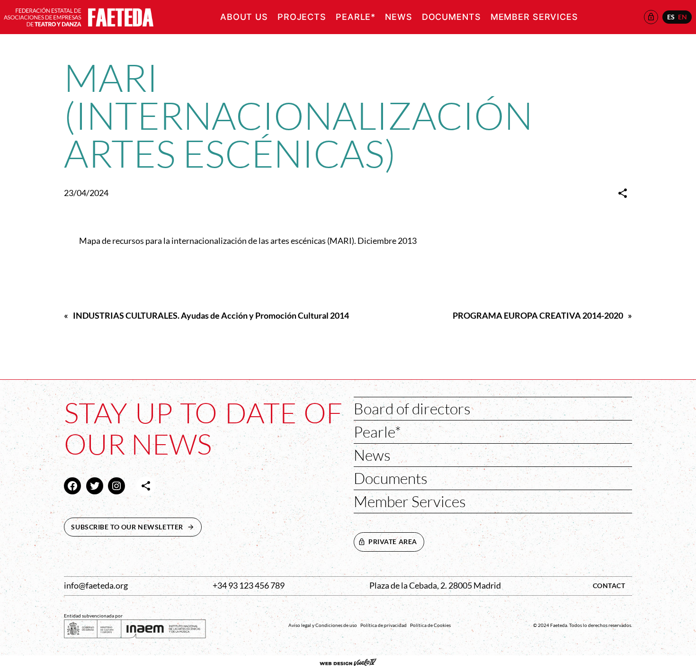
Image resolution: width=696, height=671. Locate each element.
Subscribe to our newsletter (136, 527)
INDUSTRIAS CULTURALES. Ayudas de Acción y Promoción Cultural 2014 (211, 316)
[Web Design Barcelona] (348, 663)
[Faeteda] (78, 15)
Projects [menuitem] (301, 17)
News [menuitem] (398, 17)
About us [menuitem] (244, 17)
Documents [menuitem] (451, 17)
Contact (609, 586)
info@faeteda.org (96, 585)
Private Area (392, 541)
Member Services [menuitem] (534, 17)
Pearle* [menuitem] (355, 17)
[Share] (622, 193)
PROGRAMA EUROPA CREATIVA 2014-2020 (538, 316)
